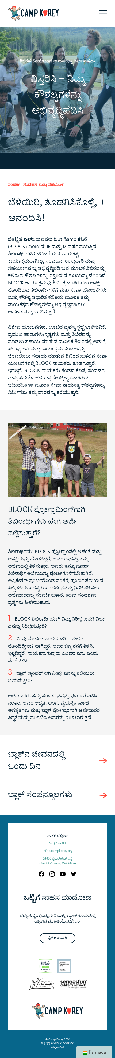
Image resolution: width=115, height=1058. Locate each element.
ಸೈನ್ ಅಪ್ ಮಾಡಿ (57, 938)
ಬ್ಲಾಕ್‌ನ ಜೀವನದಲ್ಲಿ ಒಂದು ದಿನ (36, 761)
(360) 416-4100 (58, 843)
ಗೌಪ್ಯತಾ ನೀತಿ (57, 1047)
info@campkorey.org (57, 851)
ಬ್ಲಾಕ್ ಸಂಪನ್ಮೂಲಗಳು (40, 795)
